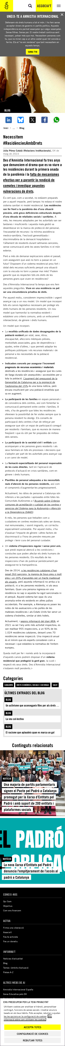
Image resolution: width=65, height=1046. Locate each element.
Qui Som (7, 901)
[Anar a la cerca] (30, 6)
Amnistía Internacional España (18, 989)
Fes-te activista (10, 936)
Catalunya (8, 685)
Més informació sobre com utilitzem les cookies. (28, 1018)
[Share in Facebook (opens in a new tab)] (44, 119)
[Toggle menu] (58, 6)
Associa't (44, 5)
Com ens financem (12, 910)
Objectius (7, 906)
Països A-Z (8, 972)
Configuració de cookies (32, 1033)
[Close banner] (62, 14)
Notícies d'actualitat (13, 958)
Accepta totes (32, 1027)
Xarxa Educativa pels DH (15, 994)
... (14, 128)
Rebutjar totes (32, 1040)
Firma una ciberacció (13, 927)
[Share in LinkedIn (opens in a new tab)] (9, 119)
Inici (5, 128)
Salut (55, 685)
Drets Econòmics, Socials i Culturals (33, 685)
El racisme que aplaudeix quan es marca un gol (30, 732)
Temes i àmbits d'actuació (15, 967)
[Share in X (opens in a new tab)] (32, 119)
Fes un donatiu (10, 941)
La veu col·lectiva (15, 719)
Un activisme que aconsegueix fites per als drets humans (33, 705)
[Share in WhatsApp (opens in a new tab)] (56, 119)
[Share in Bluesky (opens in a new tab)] (21, 119)
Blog (21, 128)
